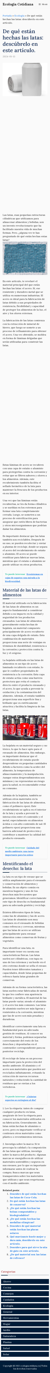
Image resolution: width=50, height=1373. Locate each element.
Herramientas (11, 1317)
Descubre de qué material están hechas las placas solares (25, 1229)
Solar (6, 1354)
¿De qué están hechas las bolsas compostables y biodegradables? (25, 1212)
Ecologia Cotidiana (18, 4)
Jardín (6, 1330)
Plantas (7, 1342)
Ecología (19, 15)
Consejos (8, 1293)
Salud (6, 1348)
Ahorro (7, 1281)
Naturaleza (9, 1336)
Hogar (6, 1323)
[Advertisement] (25, 125)
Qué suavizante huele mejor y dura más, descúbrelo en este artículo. (28, 1240)
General (7, 1311)
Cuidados (8, 1299)
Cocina (7, 1287)
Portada (7, 15)
